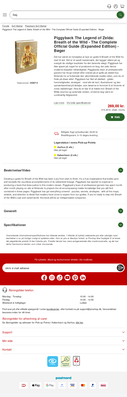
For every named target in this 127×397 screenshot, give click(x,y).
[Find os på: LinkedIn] (83, 277)
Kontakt (7, 349)
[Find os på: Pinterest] (75, 277)
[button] (26, 57)
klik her (79, 322)
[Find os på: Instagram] (52, 277)
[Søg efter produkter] (120, 14)
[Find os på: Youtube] (67, 277)
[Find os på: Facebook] (44, 277)
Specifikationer (15, 224)
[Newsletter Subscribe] (120, 267)
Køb (117, 117)
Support (7, 332)
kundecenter (53, 309)
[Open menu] (5, 15)
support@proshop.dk (90, 309)
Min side (7, 341)
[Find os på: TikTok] (60, 277)
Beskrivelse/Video (17, 170)
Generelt (10, 211)
